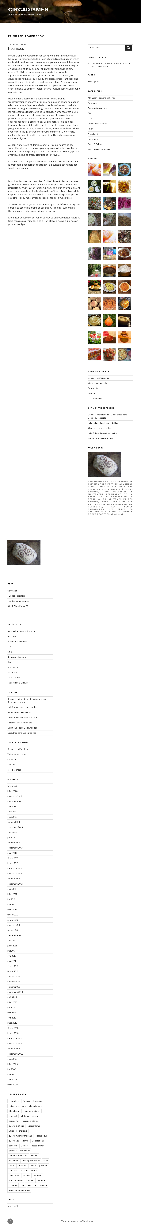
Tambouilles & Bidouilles (99, 149)
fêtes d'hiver (38, 1146)
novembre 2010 (14, 981)
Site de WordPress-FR (17, 606)
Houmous (16, 48)
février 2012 (12, 915)
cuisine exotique (16, 1126)
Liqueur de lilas (111, 423)
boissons (37, 1101)
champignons (35, 1106)
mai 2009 (11, 1074)
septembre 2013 (15, 848)
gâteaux (13, 1150)
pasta (33, 1165)
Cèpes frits (93, 388)
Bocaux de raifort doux (98, 378)
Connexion (12, 591)
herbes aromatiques (18, 1155)
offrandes (22, 1165)
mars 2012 (12, 909)
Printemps (93, 139)
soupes (29, 1180)
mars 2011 (12, 961)
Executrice (12, 733)
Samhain (37, 1175)
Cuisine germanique (18, 1131)
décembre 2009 (14, 1038)
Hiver (90, 129)
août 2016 (12, 811)
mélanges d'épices (31, 1160)
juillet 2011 (12, 946)
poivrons (43, 1165)
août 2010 (12, 997)
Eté (89, 113)
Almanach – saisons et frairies (101, 98)
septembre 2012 (15, 884)
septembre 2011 (14, 935)
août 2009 (12, 1059)
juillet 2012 (12, 894)
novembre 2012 (14, 873)
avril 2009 (12, 1079)
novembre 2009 (14, 1043)
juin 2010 (11, 1007)
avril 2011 (11, 956)
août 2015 (12, 817)
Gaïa (90, 118)
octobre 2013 (13, 842)
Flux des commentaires (18, 601)
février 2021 (12, 786)
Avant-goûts (94, 81)
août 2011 (11, 940)
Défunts (25, 1146)
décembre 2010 (14, 976)
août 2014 (12, 832)
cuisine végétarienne (18, 1141)
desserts (13, 1146)
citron (35, 1116)
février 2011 (12, 966)
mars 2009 (12, 1085)
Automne (92, 103)
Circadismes (28, 10)
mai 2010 (11, 1012)
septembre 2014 (15, 827)
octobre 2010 (13, 987)
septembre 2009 (15, 1054)
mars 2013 (12, 853)
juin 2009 (11, 1069)
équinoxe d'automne (37, 1185)
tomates (13, 1185)
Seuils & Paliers (95, 144)
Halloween (25, 1150)
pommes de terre (29, 1170)
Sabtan (91, 438)
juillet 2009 (12, 1064)
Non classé (93, 134)
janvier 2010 (13, 1033)
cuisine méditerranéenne (20, 1136)
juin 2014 (11, 837)
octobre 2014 (13, 822)
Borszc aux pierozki (97, 418)
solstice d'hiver (16, 1180)
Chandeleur (14, 1111)
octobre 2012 (13, 878)
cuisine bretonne (31, 1121)
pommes (13, 1170)
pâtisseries (14, 1175)
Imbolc (34, 1155)
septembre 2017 (15, 801)
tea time (41, 1180)
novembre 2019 (14, 796)
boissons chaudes (17, 1106)
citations (25, 1116)
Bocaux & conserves (97, 108)
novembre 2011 (14, 925)
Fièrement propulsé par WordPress (76, 1221)
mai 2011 (11, 951)
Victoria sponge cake (98, 383)
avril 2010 (11, 1018)
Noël (45, 1160)
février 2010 (13, 1028)
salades (26, 1175)
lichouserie (14, 1160)
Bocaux (26, 1101)
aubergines (14, 1101)
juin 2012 (11, 899)
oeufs (11, 1165)
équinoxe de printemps (19, 1190)
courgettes (14, 1121)
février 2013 (12, 858)
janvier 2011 (12, 971)
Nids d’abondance (96, 398)
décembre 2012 (14, 868)
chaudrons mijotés (31, 1111)
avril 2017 (11, 806)
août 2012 (12, 889)
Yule (23, 1185)
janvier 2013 (12, 863)
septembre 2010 (15, 992)
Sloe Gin (91, 393)
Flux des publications (17, 596)
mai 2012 (11, 904)
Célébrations (38, 1141)
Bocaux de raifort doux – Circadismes (105, 415)
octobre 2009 (13, 1048)
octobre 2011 (13, 930)
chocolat (13, 1116)
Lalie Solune (93, 423)
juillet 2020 (12, 791)
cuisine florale (34, 1126)
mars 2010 (12, 1023)
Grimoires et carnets (97, 123)
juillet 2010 (12, 1002)
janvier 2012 (12, 920)
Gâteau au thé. (111, 433)
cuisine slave (41, 1136)
